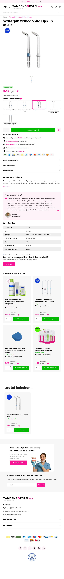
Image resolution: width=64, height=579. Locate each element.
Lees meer (6, 187)
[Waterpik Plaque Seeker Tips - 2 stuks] (54, 104)
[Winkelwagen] (60, 7)
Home (5, 17)
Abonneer (41, 485)
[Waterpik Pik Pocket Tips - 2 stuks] (25, 104)
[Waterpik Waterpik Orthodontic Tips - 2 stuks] (17, 403)
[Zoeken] (59, 13)
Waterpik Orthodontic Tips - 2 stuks (20, 17)
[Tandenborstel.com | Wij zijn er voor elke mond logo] (27, 7)
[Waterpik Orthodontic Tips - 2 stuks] (39, 104)
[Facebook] (20, 548)
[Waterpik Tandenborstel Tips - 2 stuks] (10, 118)
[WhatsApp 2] (34, 548)
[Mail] (44, 548)
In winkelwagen (32, 130)
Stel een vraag (19, 462)
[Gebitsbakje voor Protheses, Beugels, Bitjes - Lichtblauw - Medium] (17, 336)
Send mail (9, 264)
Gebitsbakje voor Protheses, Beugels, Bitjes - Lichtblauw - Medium (15, 350)
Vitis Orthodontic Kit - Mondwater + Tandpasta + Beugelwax (14, 302)
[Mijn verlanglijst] (56, 7)
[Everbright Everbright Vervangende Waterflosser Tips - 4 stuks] (47, 287)
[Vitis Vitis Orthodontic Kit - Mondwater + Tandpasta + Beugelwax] (17, 287)
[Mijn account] (52, 7)
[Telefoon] (39, 548)
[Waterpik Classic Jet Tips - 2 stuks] (10, 104)
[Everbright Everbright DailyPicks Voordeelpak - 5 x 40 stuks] (47, 336)
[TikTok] (30, 548)
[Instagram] (25, 548)
